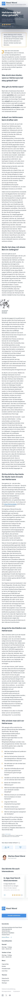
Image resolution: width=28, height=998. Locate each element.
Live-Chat (4, 971)
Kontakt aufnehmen (14, 915)
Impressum (16, 991)
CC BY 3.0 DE (7, 834)
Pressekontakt (6, 968)
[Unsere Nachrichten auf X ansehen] (6, 995)
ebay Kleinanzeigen (10, 504)
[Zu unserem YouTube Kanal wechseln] (10, 995)
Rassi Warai (11, 908)
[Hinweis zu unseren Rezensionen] (13, 26)
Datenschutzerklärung (8, 989)
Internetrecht (6, 10)
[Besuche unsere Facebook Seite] (3, 995)
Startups (4, 983)
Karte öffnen (5, 937)
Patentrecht (5, 978)
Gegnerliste (5, 964)
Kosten (4, 966)
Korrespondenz (6, 991)
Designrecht (5, 980)
